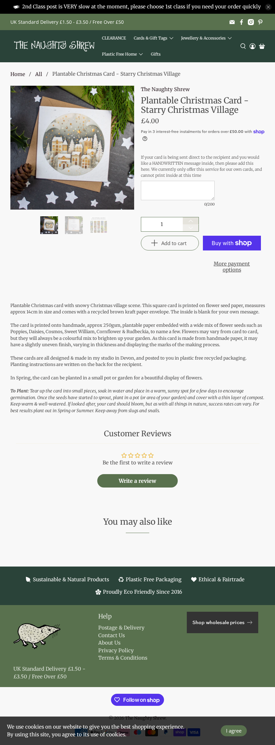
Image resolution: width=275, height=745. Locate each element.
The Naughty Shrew (165, 89)
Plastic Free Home (119, 54)
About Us (109, 643)
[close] (268, 7)
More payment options (232, 266)
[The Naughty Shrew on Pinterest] (260, 22)
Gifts (156, 54)
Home (17, 74)
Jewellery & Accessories (203, 38)
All (38, 74)
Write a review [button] (137, 480)
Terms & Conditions (122, 658)
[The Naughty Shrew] (54, 46)
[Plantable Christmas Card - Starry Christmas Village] (72, 148)
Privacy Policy (116, 650)
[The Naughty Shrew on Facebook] (241, 22)
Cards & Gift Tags (150, 38)
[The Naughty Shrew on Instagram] (251, 22)
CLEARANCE (114, 38)
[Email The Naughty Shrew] (232, 22)
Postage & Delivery (121, 627)
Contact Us (111, 635)
